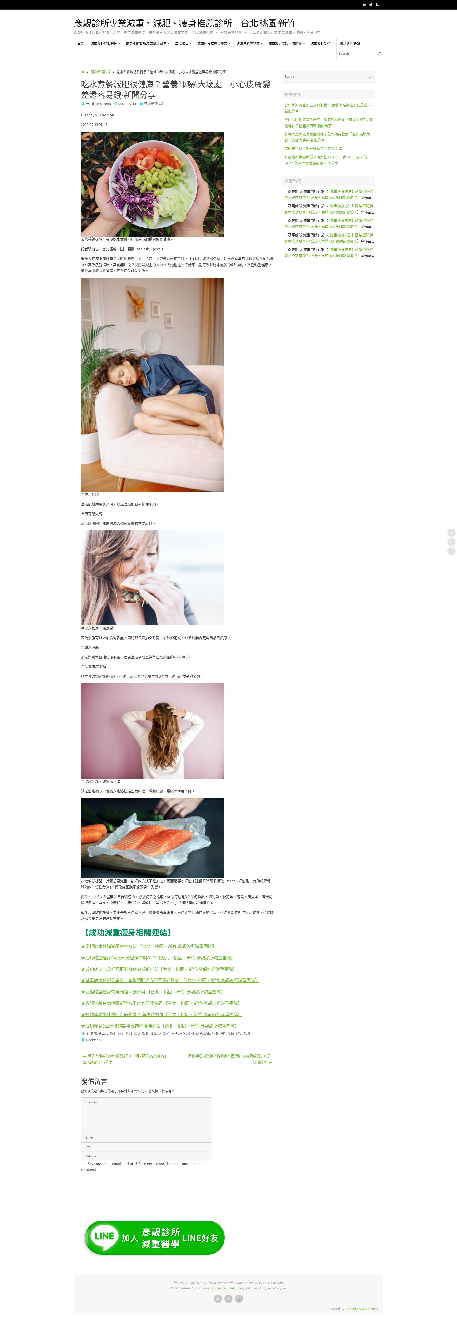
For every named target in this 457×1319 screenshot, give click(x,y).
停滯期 (92, 1034)
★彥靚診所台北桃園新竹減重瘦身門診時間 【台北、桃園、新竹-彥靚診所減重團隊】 (161, 1003)
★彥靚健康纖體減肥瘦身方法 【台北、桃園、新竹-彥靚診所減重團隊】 (148, 946)
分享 (101, 1034)
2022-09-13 (127, 104)
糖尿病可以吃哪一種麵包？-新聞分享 (313, 149)
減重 (207, 1034)
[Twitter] (371, 4)
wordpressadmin (98, 104)
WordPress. (370, 1309)
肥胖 (223, 1034)
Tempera (351, 1309)
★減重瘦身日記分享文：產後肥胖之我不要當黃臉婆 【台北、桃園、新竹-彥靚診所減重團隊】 (170, 980)
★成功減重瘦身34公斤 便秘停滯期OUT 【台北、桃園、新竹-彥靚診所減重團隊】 (158, 958)
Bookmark (93, 1040)
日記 (182, 1034)
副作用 (111, 1034)
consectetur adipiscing (228, 1288)
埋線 (129, 1034)
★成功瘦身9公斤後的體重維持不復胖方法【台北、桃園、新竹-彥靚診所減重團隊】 (160, 1026)
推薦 (153, 1034)
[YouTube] (364, 4)
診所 (231, 1034)
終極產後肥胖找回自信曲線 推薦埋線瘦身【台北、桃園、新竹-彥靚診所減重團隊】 (163, 1014)
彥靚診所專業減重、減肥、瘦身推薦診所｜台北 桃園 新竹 (184, 24)
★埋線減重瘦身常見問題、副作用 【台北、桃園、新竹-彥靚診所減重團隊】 (153, 992)
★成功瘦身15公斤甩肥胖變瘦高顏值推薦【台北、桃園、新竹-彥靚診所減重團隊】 (159, 969)
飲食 (247, 1034)
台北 (121, 1034)
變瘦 (239, 1034)
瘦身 (215, 1034)
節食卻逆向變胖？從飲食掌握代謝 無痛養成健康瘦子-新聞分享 (230, 1059)
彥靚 (137, 1034)
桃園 (190, 1034)
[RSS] (377, 4)
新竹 (166, 1034)
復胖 (145, 1034)
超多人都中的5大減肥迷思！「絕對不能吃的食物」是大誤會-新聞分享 (125, 1059)
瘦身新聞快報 (101, 72)
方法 (174, 1034)
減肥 (198, 1034)
